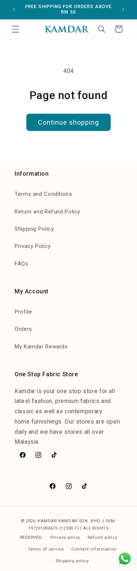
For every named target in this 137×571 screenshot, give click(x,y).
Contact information (94, 549)
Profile (23, 311)
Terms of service (46, 549)
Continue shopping (68, 122)
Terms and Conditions (43, 194)
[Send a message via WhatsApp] (124, 558)
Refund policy (102, 537)
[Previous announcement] (14, 9)
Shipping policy (72, 560)
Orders (23, 329)
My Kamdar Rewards (41, 346)
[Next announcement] (123, 9)
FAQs (21, 263)
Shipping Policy (34, 229)
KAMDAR (48, 520)
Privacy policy (65, 537)
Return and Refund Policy (47, 211)
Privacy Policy (33, 246)
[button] (15, 29)
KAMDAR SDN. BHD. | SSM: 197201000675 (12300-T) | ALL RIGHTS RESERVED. (68, 529)
